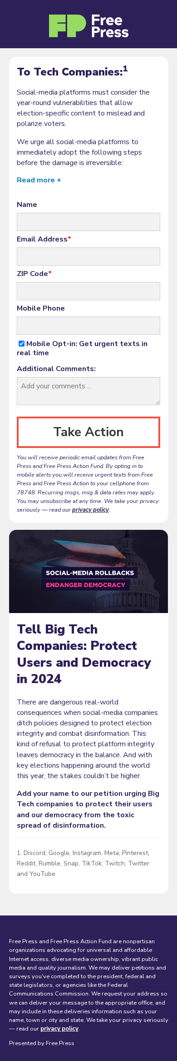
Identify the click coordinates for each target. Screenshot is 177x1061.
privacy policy (90, 510)
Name (27, 204)
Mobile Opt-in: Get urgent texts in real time (82, 348)
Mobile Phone (41, 308)
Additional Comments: (56, 368)
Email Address (44, 239)
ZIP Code (34, 273)
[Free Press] (88, 28)
